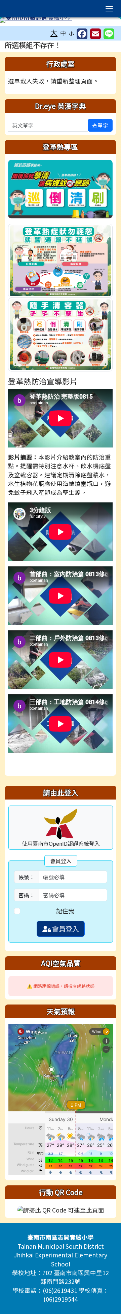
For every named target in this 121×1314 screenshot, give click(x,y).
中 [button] (63, 33)
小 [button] (71, 33)
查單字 (100, 125)
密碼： (26, 895)
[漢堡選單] (109, 8)
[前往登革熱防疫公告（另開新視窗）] (60, 188)
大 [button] (53, 32)
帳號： (26, 877)
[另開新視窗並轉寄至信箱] (95, 33)
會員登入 (65, 928)
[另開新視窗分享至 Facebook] (82, 33)
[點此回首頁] (60, 20)
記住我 (65, 911)
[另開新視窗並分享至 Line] (109, 33)
